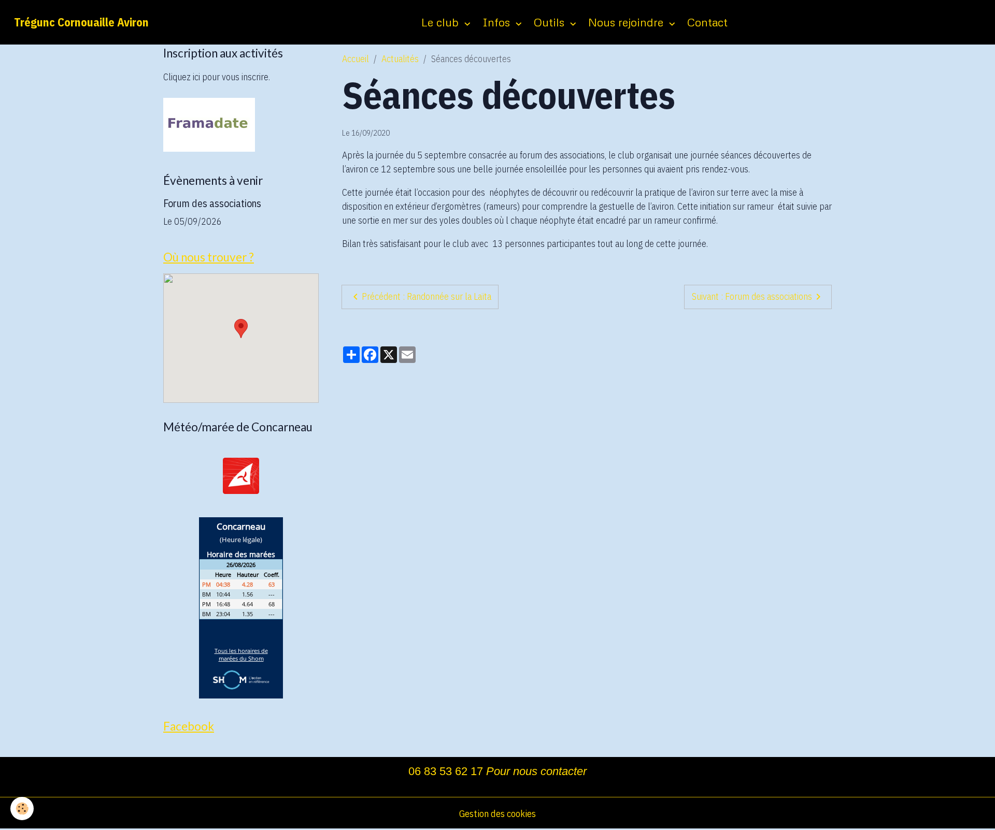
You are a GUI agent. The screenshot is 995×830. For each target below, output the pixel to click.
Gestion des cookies (497, 814)
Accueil (355, 59)
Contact (707, 22)
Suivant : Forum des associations (752, 296)
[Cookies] (22, 808)
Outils (550, 22)
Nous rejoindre (627, 22)
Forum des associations (212, 203)
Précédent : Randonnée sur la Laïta (426, 296)
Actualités (400, 59)
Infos (497, 22)
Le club (441, 22)
